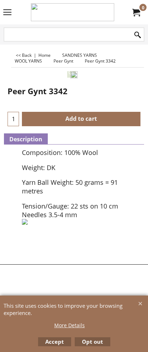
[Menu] (7, 13)
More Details (69, 325)
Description (25, 139)
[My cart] (135, 12)
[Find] (137, 35)
